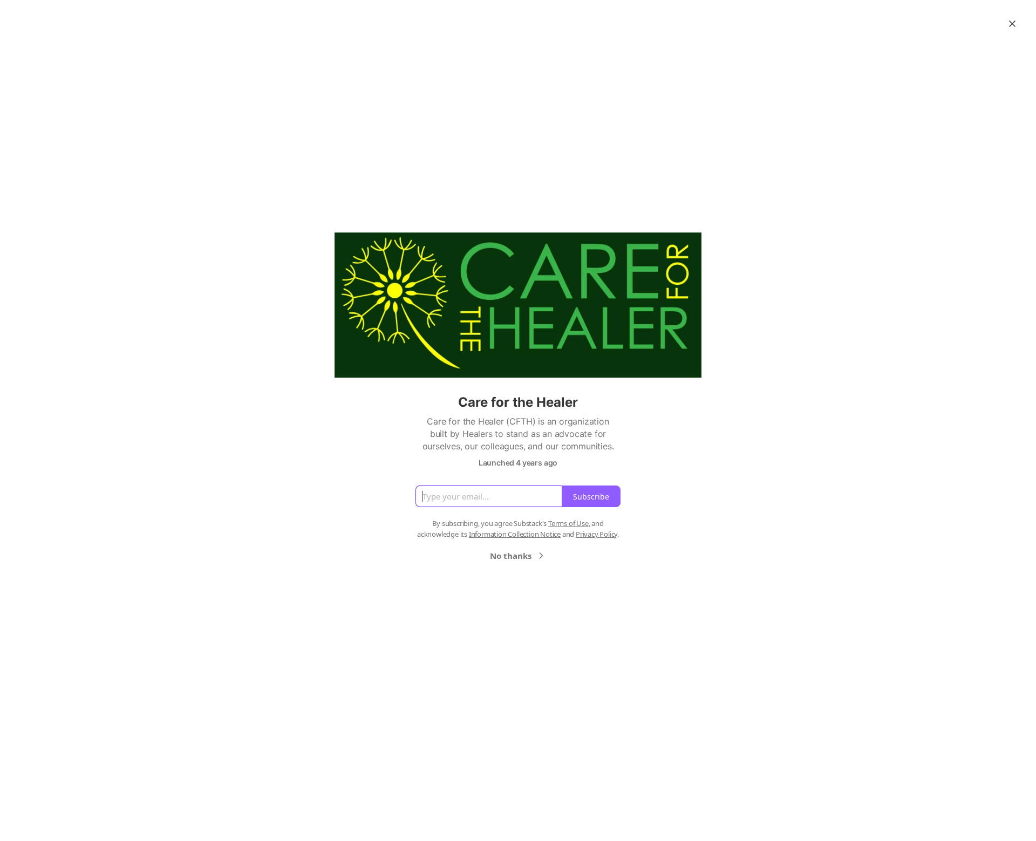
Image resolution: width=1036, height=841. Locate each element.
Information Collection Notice (515, 534)
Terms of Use (568, 523)
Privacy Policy (596, 534)
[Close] (1012, 24)
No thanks (510, 555)
